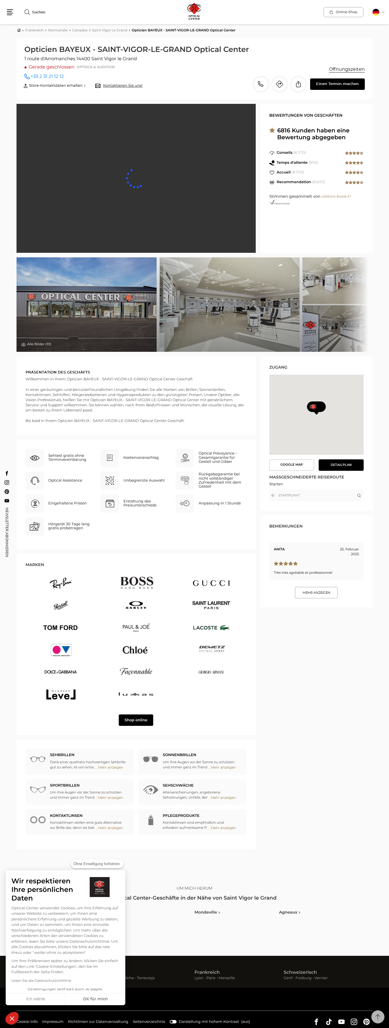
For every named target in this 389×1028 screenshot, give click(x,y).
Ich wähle (35, 999)
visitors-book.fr (336, 197)
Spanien (114, 972)
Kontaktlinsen (66, 816)
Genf (288, 978)
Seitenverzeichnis (149, 1022)
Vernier (321, 978)
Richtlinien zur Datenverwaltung (98, 1022)
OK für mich (95, 999)
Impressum (53, 1022)
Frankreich (207, 972)
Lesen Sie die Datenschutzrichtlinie (41, 981)
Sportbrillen (65, 785)
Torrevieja (146, 978)
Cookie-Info (27, 1022)
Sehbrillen (62, 755)
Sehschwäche (178, 785)
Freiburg (304, 978)
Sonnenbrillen (179, 755)
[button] (12, 1018)
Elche (129, 978)
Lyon (199, 978)
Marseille (226, 978)
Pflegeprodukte (181, 816)
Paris (211, 978)
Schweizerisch (300, 972)
